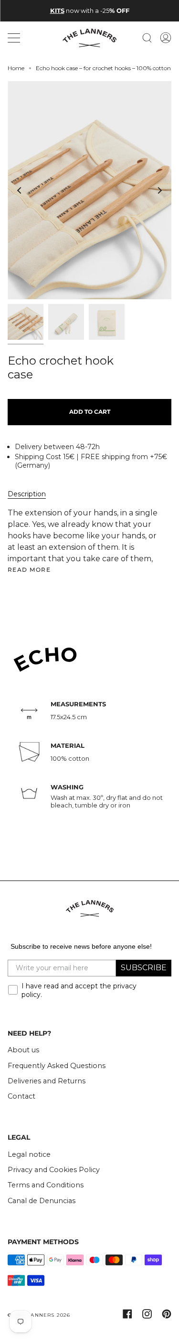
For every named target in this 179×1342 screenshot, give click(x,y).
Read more (29, 570)
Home (16, 68)
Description (27, 494)
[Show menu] (15, 38)
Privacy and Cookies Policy (54, 1169)
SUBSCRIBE (144, 967)
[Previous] (20, 190)
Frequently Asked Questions (56, 1065)
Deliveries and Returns (46, 1081)
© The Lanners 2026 (39, 1315)
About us (23, 1050)
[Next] (159, 190)
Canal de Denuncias (41, 1200)
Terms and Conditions (46, 1185)
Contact (21, 1096)
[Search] (147, 37)
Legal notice (29, 1154)
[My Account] (165, 37)
